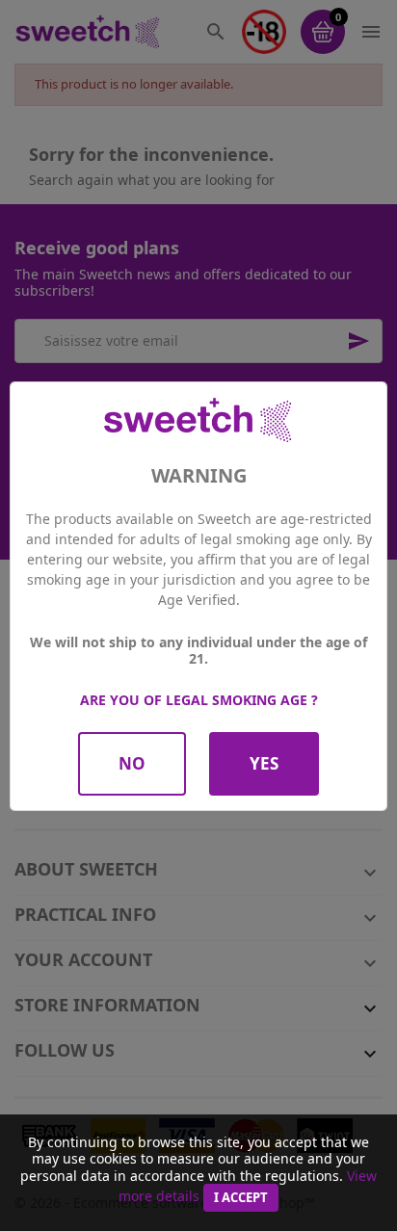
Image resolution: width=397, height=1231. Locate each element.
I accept (241, 1197)
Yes (264, 763)
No (132, 763)
